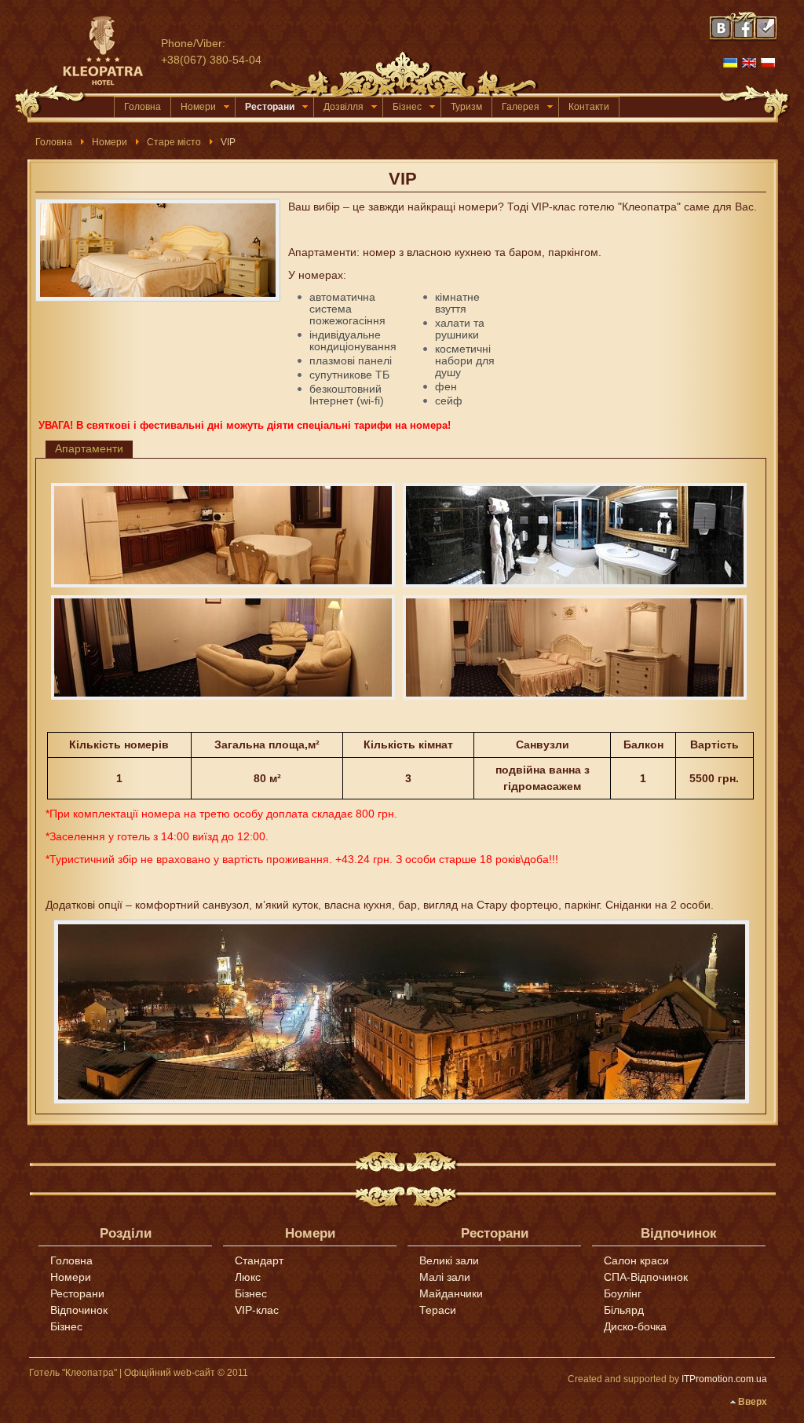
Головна (142, 106)
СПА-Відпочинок (646, 1277)
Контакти (588, 106)
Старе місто (174, 142)
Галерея (520, 106)
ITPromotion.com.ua (724, 1379)
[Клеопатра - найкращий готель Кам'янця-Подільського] (110, 51)
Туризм (466, 106)
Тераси (437, 1310)
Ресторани (269, 106)
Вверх (752, 1401)
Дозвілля (343, 106)
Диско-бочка (635, 1326)
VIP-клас (257, 1310)
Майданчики (451, 1293)
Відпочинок (79, 1310)
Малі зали (444, 1277)
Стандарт (259, 1260)
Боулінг (622, 1293)
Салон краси (636, 1260)
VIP (403, 178)
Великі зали (449, 1260)
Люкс (248, 1277)
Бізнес (407, 106)
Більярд (624, 1310)
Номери (198, 106)
